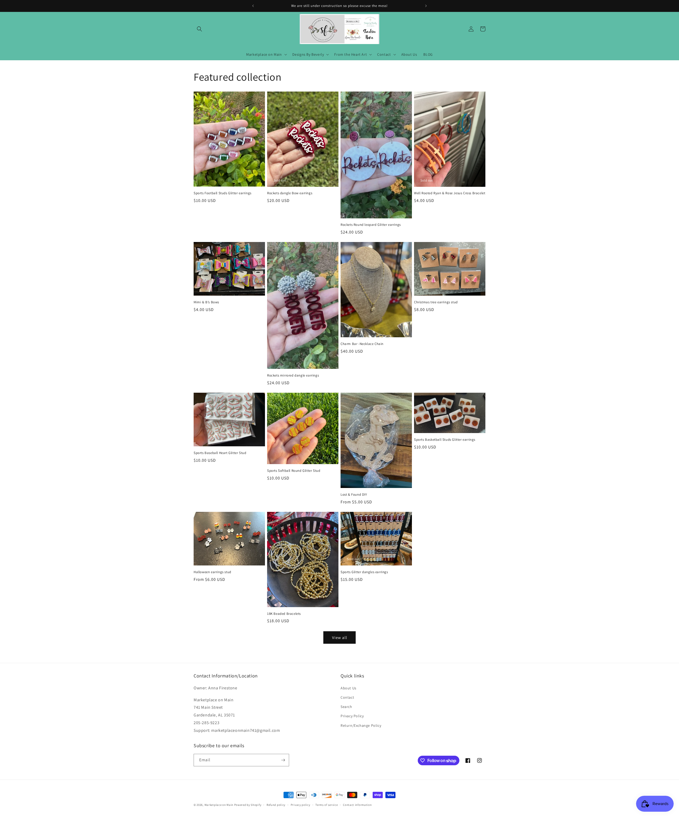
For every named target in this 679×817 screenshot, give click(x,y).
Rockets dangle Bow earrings (289, 193)
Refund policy (276, 805)
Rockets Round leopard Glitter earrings (371, 225)
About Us (348, 688)
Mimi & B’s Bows (206, 302)
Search (346, 706)
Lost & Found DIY (354, 494)
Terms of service (326, 805)
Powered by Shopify (248, 805)
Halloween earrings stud (212, 572)
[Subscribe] (283, 760)
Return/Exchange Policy (361, 725)
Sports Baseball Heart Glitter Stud (220, 453)
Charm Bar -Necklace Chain (362, 344)
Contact (347, 697)
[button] (199, 29)
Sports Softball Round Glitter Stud (293, 471)
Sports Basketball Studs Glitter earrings (444, 440)
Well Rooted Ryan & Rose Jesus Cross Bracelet (449, 193)
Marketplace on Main (218, 805)
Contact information (357, 805)
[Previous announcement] (253, 6)
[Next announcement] (426, 6)
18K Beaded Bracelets (284, 614)
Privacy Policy (352, 716)
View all (339, 637)
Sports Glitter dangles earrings (364, 572)
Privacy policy (300, 805)
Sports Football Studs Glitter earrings (222, 193)
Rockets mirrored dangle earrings (293, 375)
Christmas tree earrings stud (436, 302)
